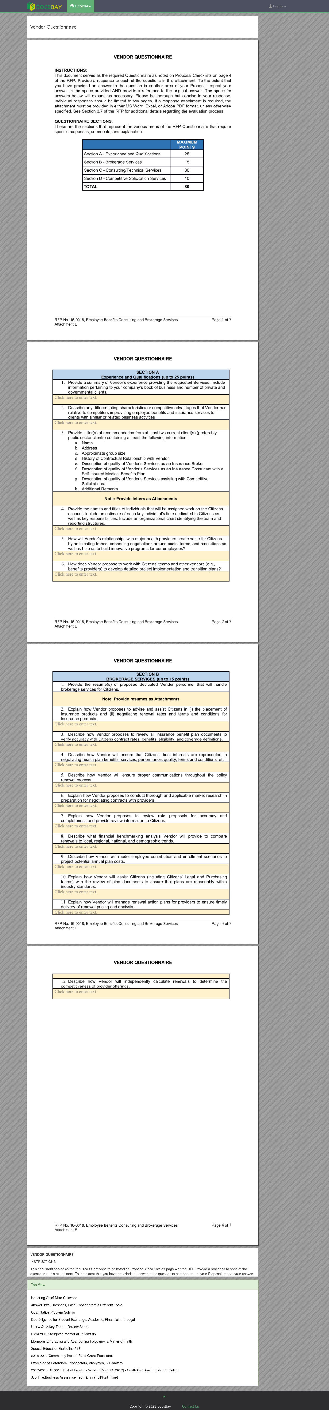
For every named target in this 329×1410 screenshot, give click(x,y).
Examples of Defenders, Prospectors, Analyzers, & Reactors (77, 1362)
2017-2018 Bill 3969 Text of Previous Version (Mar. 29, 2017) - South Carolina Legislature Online (104, 1370)
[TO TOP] (164, 1396)
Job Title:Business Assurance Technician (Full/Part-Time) (74, 1377)
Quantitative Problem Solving (53, 1312)
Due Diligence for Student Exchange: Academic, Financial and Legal (83, 1319)
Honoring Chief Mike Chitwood (54, 1297)
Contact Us (190, 1406)
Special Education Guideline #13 (55, 1348)
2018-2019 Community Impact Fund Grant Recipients (72, 1355)
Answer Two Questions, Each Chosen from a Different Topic (76, 1305)
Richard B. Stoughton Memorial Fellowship (63, 1333)
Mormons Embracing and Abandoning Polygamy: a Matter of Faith (81, 1341)
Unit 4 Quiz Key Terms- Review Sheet (59, 1326)
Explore (81, 6)
